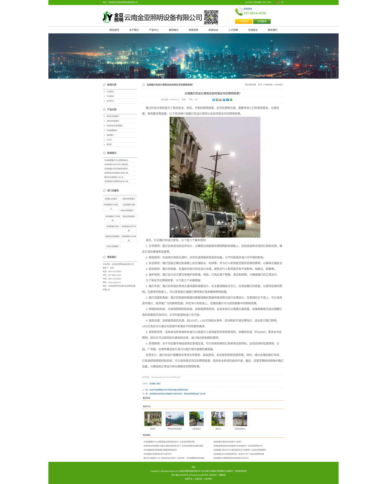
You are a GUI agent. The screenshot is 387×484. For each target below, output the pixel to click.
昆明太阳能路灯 (128, 216)
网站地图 (257, 2)
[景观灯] (153, 418)
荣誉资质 (193, 30)
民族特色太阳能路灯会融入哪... (116, 173)
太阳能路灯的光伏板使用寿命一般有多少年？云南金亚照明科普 (238, 454)
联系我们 (273, 30)
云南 (206, 479)
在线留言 (253, 30)
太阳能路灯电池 (112, 226)
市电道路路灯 (112, 130)
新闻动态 (213, 30)
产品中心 (154, 30)
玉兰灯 (109, 140)
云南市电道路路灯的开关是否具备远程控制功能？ (169, 390)
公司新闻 (110, 92)
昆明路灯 (221, 471)
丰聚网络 (222, 475)
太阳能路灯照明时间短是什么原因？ (227, 442)
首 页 (260, 85)
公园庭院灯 (196, 429)
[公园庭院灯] (196, 418)
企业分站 (248, 2)
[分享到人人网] (227, 100)
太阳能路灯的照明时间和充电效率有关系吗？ (231, 458)
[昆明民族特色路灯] (174, 418)
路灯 (159, 384)
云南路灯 (153, 384)
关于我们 (134, 30)
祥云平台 (204, 475)
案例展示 (174, 30)
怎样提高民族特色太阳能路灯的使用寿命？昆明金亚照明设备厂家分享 (177, 394)
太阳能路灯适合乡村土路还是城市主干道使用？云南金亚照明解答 (239, 450)
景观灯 (109, 144)
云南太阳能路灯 (112, 246)
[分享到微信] (231, 100)
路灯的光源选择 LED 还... (114, 177)
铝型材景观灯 (240, 429)
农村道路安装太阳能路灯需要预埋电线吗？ (161, 450)
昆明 (210, 479)
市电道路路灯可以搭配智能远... (116, 160)
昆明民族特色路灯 (174, 429)
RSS (264, 2)
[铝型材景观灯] (240, 418)
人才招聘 (233, 30)
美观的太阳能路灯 (112, 236)
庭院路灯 (110, 135)
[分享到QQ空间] (217, 100)
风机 (193, 467)
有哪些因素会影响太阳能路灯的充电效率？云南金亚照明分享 (237, 446)
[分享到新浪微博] (220, 100)
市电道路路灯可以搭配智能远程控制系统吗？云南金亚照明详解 (169, 442)
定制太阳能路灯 (113, 121)
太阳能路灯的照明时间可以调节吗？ (158, 454)
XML (269, 2)
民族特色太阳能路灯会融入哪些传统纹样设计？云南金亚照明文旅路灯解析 (173, 446)
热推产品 (188, 479)
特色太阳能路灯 (127, 211)
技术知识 (110, 101)
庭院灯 (218, 429)
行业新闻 (110, 96)
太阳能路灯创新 (128, 205)
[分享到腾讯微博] (224, 100)
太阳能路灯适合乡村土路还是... (116, 165)
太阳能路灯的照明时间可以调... (116, 181)
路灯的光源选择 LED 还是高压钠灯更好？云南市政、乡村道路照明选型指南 (174, 458)
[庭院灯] (218, 418)
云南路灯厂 (229, 471)
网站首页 (114, 30)
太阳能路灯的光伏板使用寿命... (116, 169)
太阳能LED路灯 (110, 199)
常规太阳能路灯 (113, 116)
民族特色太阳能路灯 (115, 126)
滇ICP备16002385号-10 (181, 475)
